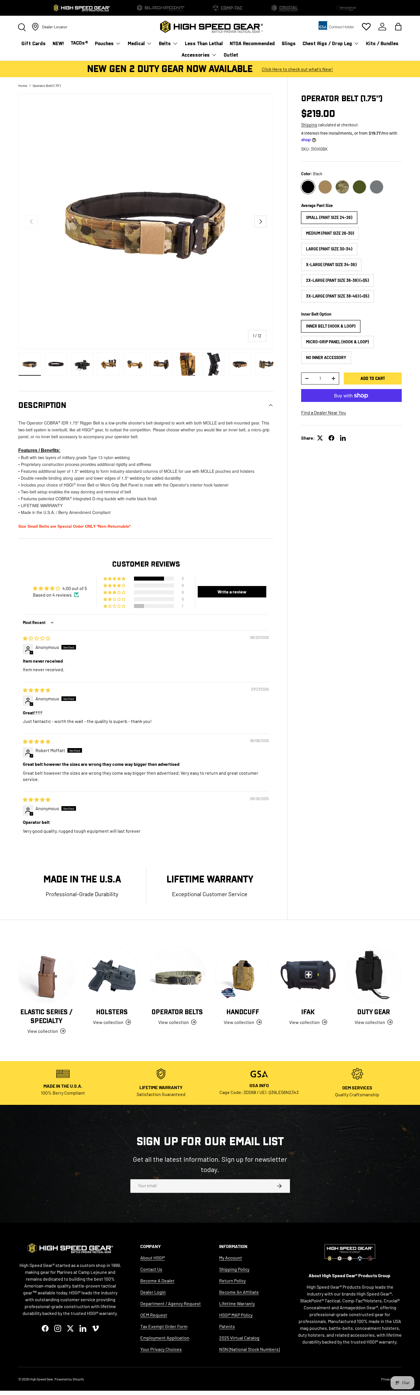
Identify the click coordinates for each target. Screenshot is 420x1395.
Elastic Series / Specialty (46, 1016)
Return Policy (232, 1280)
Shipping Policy (234, 1269)
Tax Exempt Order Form (163, 1326)
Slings (289, 43)
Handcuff (242, 1012)
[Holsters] (112, 975)
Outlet (231, 55)
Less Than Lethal (204, 43)
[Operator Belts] (177, 975)
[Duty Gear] (373, 975)
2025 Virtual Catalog (239, 1337)
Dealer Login (153, 1292)
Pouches (104, 43)
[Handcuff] (243, 975)
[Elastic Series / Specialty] (46, 975)
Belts (165, 43)
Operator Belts (177, 1012)
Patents (227, 1326)
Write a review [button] (232, 591)
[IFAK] (308, 975)
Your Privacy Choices (161, 1349)
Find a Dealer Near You (323, 412)
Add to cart (373, 378)
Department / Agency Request (170, 1303)
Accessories (196, 55)
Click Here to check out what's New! (297, 69)
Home (22, 85)
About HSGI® (152, 1257)
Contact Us (151, 1269)
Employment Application (164, 1337)
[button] (398, 26)
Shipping (309, 124)
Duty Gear (373, 1012)
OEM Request (153, 1315)
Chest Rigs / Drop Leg (327, 43)
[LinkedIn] (343, 438)
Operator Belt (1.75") (47, 85)
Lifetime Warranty (237, 1303)
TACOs (79, 43)
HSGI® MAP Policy (236, 1315)
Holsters (112, 1012)
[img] (36, 638)
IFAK (308, 1012)
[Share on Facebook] (331, 438)
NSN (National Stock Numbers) (249, 1349)
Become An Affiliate (239, 1292)
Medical (136, 43)
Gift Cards (33, 43)
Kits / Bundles (382, 43)
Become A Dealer (157, 1280)
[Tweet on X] (320, 438)
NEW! (58, 43)
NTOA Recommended (252, 43)
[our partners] (336, 27)
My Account (230, 1257)
